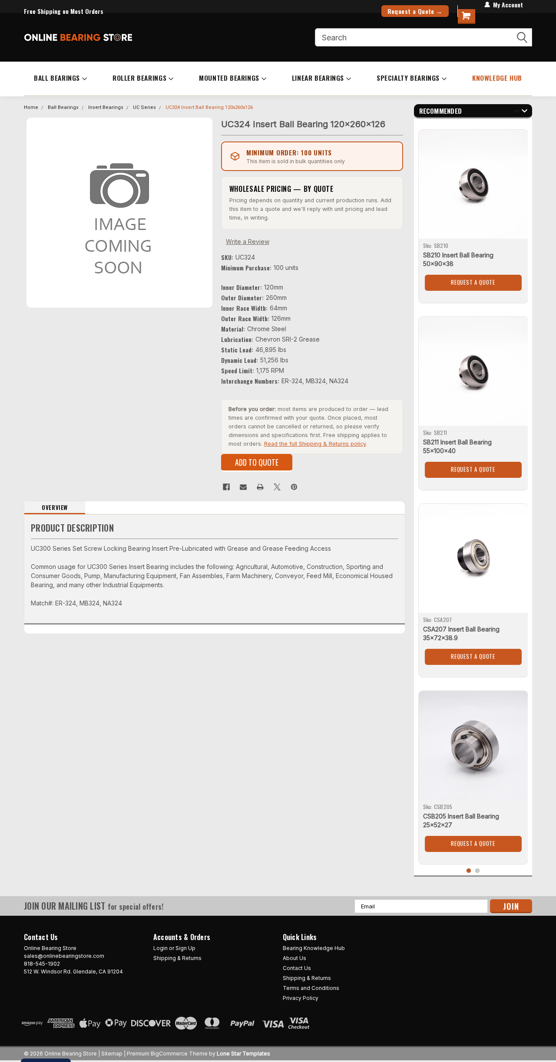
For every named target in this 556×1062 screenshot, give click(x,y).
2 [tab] (477, 870)
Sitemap (111, 1053)
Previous (516, 112)
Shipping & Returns (177, 958)
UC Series (144, 107)
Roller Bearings (139, 77)
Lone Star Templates (243, 1053)
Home (31, 107)
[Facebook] (226, 486)
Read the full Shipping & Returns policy (315, 444)
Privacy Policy (300, 998)
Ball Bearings (57, 77)
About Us (294, 958)
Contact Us (297, 968)
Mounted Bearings (229, 77)
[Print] (260, 486)
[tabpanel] (473, 213)
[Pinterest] (294, 486)
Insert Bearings (105, 107)
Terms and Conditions (311, 988)
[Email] (243, 486)
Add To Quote (256, 462)
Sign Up (185, 948)
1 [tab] (469, 870)
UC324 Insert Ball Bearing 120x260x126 (209, 107)
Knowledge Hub (497, 77)
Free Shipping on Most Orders (63, 11)
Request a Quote (473, 282)
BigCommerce (169, 1053)
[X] (277, 486)
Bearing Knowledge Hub (314, 948)
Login (160, 948)
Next (524, 112)
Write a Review (247, 241)
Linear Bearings (318, 77)
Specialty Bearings (408, 77)
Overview (55, 507)
